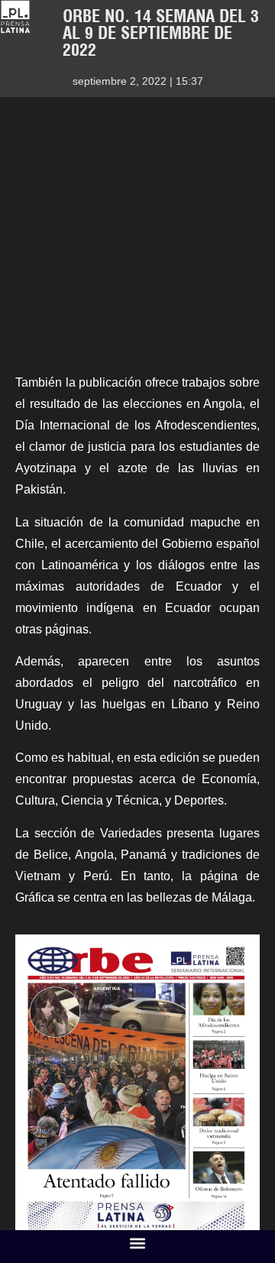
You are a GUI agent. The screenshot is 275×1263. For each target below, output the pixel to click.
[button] (137, 1242)
